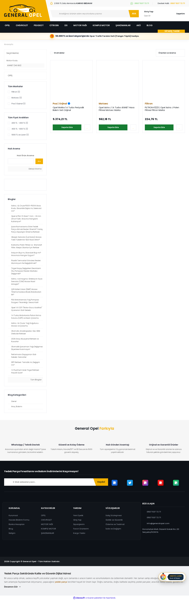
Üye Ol (147, 15)
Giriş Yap (148, 11)
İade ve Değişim (113, 528)
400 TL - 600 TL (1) (20, 128)
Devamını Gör (11, 586)
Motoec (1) (17, 97)
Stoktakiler (59, 52)
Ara (39, 161)
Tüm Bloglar (35, 379)
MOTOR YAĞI (47, 524)
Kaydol (101, 481)
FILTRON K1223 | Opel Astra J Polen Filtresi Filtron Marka (162, 109)
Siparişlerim (79, 524)
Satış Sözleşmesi (114, 515)
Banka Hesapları (17, 524)
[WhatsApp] (176, 483)
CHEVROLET (46, 519)
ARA (134, 13)
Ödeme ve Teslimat (115, 524)
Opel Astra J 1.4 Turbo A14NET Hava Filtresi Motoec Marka (116, 109)
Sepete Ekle (67, 127)
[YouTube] (161, 483)
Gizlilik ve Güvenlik (114, 519)
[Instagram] (145, 483)
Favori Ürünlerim (81, 528)
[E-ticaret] (94, 597)
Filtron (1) (16, 91)
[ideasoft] (79, 597)
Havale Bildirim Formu (19, 519)
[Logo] (23, 10)
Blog (11, 528)
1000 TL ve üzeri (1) (20, 134)
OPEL (43, 515)
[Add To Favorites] (87, 127)
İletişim (12, 533)
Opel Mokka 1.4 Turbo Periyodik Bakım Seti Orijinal (68, 109)
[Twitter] (130, 483)
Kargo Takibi (79, 533)
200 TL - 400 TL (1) (20, 123)
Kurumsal (13, 515)
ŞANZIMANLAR (47, 533)
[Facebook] (115, 483)
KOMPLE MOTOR (48, 528)
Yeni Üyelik (78, 515)
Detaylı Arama (34, 169)
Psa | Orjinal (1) (18, 103)
